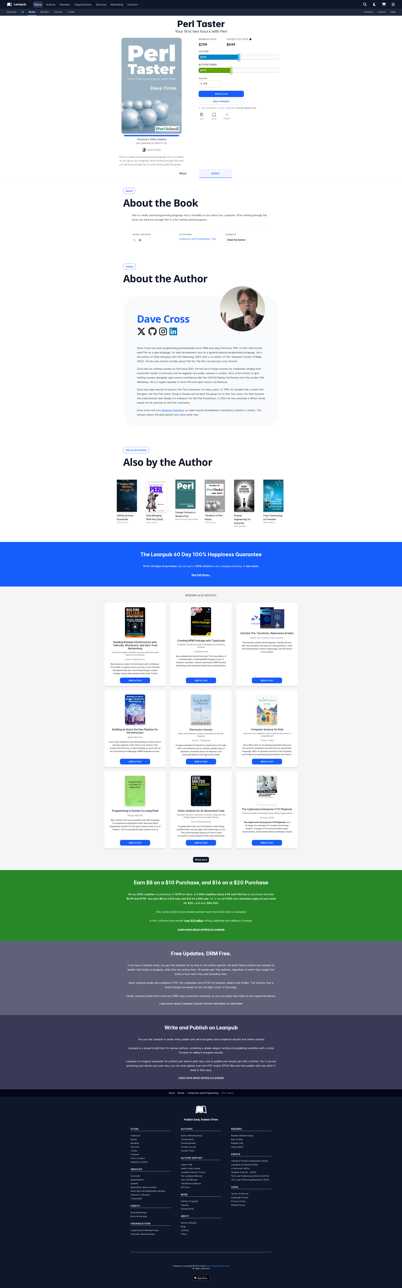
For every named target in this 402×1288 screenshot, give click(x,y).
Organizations (83, 4)
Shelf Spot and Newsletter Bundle (148, 1191)
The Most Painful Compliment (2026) (249, 1161)
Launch (382, 12)
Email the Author (236, 239)
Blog (183, 1226)
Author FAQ (186, 1165)
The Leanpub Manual (191, 1176)
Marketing (117, 4)
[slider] (239, 57)
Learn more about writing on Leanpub (201, 929)
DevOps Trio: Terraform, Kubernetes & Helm (267, 633)
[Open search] (365, 4)
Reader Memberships (242, 1135)
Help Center (237, 1147)
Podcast (368, 12)
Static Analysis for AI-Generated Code (201, 810)
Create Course (188, 1147)
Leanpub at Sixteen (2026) (244, 1165)
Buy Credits (237, 1139)
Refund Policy (238, 1205)
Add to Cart (221, 93)
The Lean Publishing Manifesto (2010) (250, 1180)
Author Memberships (191, 1135)
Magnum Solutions (173, 410)
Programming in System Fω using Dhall (135, 810)
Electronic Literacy (201, 729)
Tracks (71, 12)
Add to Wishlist (221, 101)
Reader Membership (246, 108)
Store (38, 4)
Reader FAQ (237, 1143)
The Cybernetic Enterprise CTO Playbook (267, 809)
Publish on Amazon (140, 1195)
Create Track (187, 1151)
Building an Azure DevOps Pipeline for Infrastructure (135, 731)
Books (32, 12)
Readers (65, 4)
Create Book (187, 1139)
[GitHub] (152, 331)
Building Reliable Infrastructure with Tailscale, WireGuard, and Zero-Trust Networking (135, 645)
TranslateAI (136, 1198)
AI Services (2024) (240, 1168)
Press (184, 1234)
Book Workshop (139, 1212)
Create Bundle (188, 1143)
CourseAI (135, 1176)
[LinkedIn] (173, 331)
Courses (58, 12)
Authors (51, 4)
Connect (133, 4)
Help (393, 12)
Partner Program (189, 1201)
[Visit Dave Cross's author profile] (242, 308)
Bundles (45, 12)
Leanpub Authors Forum (193, 1172)
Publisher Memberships (143, 1234)
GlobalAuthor (137, 1180)
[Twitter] (141, 331)
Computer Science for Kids (267, 729)
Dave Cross (154, 149)
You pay (203, 78)
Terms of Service (240, 1194)
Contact (185, 1230)
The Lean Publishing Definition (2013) (250, 1176)
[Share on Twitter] (134, 240)
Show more (201, 859)
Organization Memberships (145, 1230)
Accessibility (187, 1209)
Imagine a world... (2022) (243, 1172)
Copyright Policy (239, 1197)
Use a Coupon (138, 1158)
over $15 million (193, 920)
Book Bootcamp (139, 1216)
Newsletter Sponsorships (144, 1187)
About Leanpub (188, 1223)
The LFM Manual (189, 1180)
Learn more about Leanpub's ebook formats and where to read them (201, 1003)
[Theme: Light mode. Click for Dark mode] (374, 4)
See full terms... (201, 574)
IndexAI (134, 1183)
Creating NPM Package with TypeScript (201, 640)
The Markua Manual (191, 1183)
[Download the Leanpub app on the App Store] (201, 1277)
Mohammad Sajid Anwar (186, 519)
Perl (214, 239)
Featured (11, 12)
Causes (185, 1205)
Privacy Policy (238, 1201)
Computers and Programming (194, 239)
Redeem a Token (139, 1162)
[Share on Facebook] (140, 240)
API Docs (185, 1187)
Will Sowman (240, 526)
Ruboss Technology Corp (217, 1266)
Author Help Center (191, 1168)
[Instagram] (163, 331)
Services (101, 4)
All (22, 12)
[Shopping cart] (384, 4)
